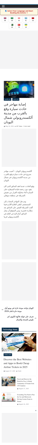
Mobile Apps (7, 354)
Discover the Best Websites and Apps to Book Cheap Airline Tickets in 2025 (17, 363)
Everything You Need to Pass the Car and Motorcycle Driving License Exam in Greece (26, 398)
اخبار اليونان (15, 99)
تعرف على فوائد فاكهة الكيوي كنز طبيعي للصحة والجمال (20, 318)
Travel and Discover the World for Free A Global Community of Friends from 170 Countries (25, 382)
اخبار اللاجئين (7, 99)
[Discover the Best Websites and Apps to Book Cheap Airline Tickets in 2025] (19, 342)
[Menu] (3, 6)
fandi (19, 371)
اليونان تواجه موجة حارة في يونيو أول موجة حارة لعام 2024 (18, 309)
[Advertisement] (19, 50)
